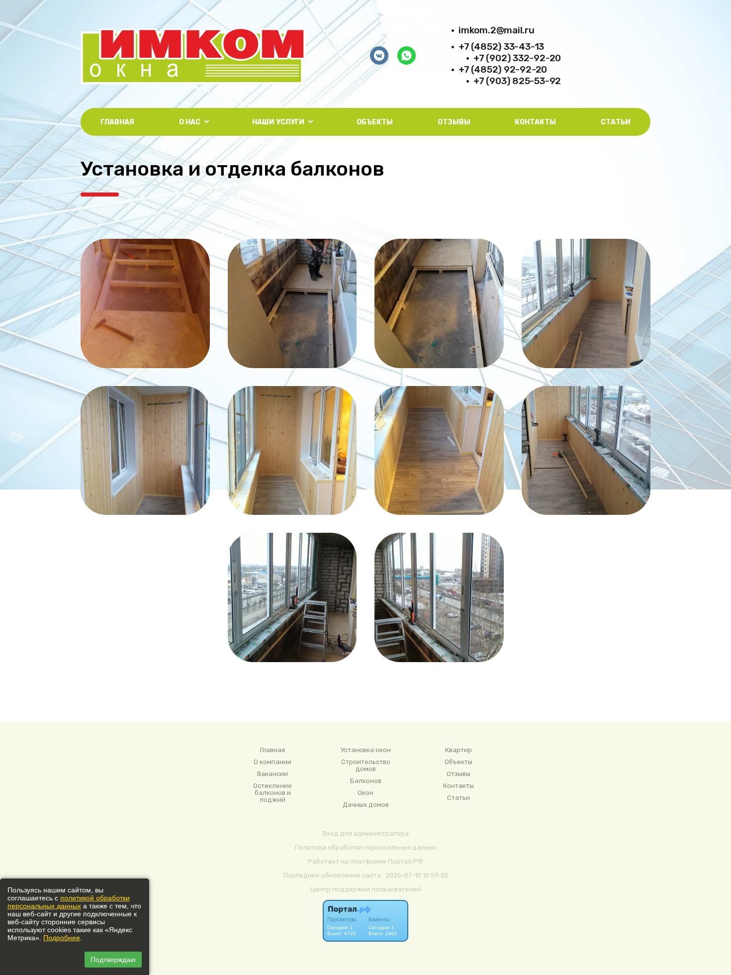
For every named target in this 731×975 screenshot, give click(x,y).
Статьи (616, 122)
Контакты (535, 122)
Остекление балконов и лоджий (272, 792)
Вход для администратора (366, 833)
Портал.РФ (405, 861)
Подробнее (61, 938)
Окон (365, 792)
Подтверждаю (113, 960)
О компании (272, 762)
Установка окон (366, 750)
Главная (117, 122)
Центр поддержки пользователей (365, 889)
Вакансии (272, 774)
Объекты (375, 122)
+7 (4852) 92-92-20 (502, 69)
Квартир (458, 750)
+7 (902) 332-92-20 (517, 58)
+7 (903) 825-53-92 (517, 81)
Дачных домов (366, 804)
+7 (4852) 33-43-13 (501, 46)
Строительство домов (365, 766)
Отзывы (454, 122)
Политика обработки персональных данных (366, 847)
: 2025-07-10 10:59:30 (415, 875)
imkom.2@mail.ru (496, 30)
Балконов (365, 781)
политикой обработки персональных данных (68, 902)
